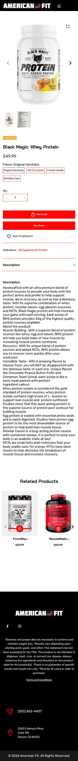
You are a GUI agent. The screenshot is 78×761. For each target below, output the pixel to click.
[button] (41, 99)
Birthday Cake (12, 178)
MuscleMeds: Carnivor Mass (58, 539)
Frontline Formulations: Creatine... (19, 539)
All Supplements (27, 250)
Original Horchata (13, 170)
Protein (43, 250)
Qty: (5, 190)
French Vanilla (55, 170)
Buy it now (39, 225)
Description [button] (11, 265)
